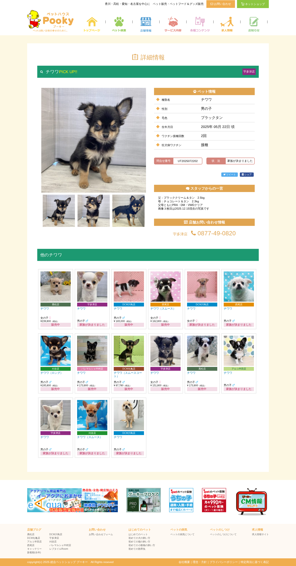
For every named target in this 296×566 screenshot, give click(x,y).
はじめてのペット (138, 534)
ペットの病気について (182, 534)
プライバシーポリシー (224, 562)
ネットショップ (255, 4)
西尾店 (30, 545)
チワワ (44, 308)
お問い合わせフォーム (101, 534)
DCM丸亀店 (33, 538)
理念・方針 (200, 562)
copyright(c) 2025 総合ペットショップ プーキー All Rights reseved (70, 562)
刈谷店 (53, 541)
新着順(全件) (34, 552)
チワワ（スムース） (163, 308)
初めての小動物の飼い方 (141, 545)
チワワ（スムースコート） (128, 374)
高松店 (30, 534)
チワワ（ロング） (51, 372)
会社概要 (184, 562)
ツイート (231, 174)
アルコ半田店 (34, 541)
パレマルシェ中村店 (60, 545)
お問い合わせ (222, 3)
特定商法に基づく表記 (255, 562)
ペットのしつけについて (223, 534)
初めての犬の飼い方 (139, 538)
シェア (248, 174)
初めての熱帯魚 (136, 548)
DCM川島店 (55, 534)
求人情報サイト (260, 534)
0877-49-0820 (216, 233)
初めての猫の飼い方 (139, 541)
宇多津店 (54, 538)
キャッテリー (34, 548)
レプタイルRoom (58, 548)
